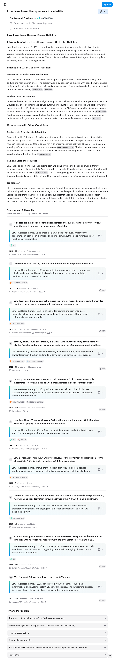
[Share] (103, 11)
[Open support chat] (110, 656)
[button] (107, 4)
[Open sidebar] (4, 4)
